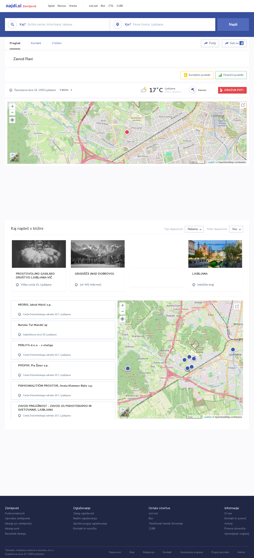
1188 (119, 6)
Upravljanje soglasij (236, 534)
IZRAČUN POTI (233, 90)
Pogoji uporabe (220, 552)
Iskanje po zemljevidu (18, 523)
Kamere (202, 90)
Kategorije (148, 552)
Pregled (15, 43)
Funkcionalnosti (15, 513)
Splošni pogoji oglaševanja (90, 523)
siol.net (93, 6)
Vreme (73, 6)
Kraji (132, 552)
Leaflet (211, 162)
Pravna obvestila (234, 528)
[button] (12, 120)
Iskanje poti (12, 528)
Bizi (103, 6)
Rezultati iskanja (15, 534)
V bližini (57, 43)
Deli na (235, 43)
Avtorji (228, 523)
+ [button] (12, 106)
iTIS (110, 6)
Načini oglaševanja (85, 518)
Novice (62, 6)
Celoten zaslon (243, 105)
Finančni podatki (233, 75)
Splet (51, 6)
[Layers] (14, 157)
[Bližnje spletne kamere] (192, 89)
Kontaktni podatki (199, 75)
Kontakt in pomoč (235, 518)
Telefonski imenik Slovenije (166, 523)
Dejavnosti (115, 552)
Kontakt (167, 552)
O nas (228, 513)
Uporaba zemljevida (17, 518)
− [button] (12, 112)
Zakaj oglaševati (83, 513)
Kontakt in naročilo (85, 528)
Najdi (233, 24)
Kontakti (36, 43)
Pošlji (212, 43)
